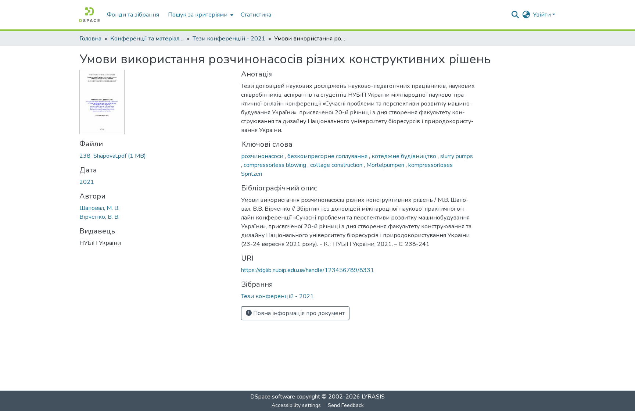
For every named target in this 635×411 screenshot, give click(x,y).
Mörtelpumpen (386, 165)
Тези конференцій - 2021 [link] (229, 39)
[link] (155, 155)
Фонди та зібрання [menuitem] (133, 15)
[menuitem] (199, 14)
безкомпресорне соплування (328, 156)
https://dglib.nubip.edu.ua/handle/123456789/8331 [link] (307, 270)
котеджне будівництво (405, 156)
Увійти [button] (542, 15)
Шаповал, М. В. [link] (99, 208)
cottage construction (337, 165)
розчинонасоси (263, 156)
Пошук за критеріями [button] (197, 15)
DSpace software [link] (272, 397)
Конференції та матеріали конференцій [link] (147, 39)
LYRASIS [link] (373, 397)
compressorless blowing (276, 165)
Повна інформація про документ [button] (298, 313)
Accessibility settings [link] (296, 405)
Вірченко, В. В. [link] (99, 217)
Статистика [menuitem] (256, 15)
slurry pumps (456, 156)
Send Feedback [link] (346, 405)
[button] (89, 14)
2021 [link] (86, 182)
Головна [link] (90, 39)
